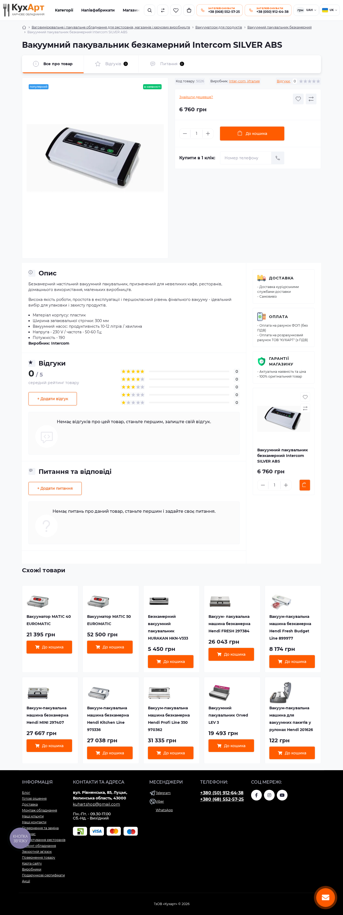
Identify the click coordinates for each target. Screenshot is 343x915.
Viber (160, 801)
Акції (26, 881)
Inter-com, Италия (244, 81)
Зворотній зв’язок (37, 852)
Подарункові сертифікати (43, 875)
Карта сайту (32, 863)
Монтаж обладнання (39, 810)
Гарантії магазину (281, 361)
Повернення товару (38, 857)
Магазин (131, 10)
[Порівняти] (162, 10)
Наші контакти (34, 822)
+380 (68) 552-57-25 (222, 799)
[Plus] (208, 133)
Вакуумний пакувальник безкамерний (279, 27)
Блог (26, 793)
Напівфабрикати (98, 10)
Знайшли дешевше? (196, 97)
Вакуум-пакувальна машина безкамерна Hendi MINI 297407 (47, 715)
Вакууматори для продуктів (218, 27)
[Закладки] (175, 10)
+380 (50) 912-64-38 (222, 792)
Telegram (163, 793)
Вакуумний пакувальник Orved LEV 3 (228, 715)
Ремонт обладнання (39, 846)
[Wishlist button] (298, 99)
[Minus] (185, 133)
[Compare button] (311, 99)
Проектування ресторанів (43, 840)
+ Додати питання (55, 488)
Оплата (278, 316)
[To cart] (305, 485)
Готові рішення (34, 798)
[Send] (277, 158)
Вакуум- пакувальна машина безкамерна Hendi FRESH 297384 (229, 623)
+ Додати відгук (52, 398)
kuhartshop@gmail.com (96, 804)
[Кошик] (189, 10)
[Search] (149, 10)
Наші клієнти (33, 816)
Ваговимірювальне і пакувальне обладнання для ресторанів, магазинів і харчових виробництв (111, 27)
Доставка (281, 278)
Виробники (31, 869)
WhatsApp (164, 810)
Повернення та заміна (40, 828)
